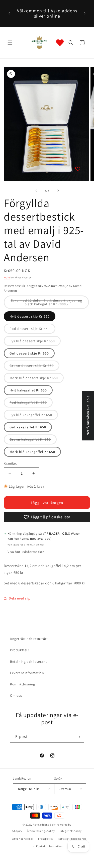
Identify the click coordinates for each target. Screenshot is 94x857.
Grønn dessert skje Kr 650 (34, 367)
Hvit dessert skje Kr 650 (30, 316)
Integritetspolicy (70, 831)
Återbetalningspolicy (41, 831)
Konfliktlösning (22, 684)
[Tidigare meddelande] (9, 13)
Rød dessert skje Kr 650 (32, 330)
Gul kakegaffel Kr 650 (28, 427)
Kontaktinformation (49, 846)
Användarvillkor (23, 838)
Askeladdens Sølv (44, 824)
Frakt (7, 277)
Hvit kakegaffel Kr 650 (28, 390)
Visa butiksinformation (26, 551)
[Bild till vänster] (36, 190)
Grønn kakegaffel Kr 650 (33, 440)
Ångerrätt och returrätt (29, 638)
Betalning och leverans (28, 661)
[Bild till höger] (58, 190)
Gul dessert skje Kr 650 (29, 353)
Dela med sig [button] (19, 598)
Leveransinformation (27, 673)
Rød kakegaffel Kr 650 (31, 404)
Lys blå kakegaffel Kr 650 (34, 416)
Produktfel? (19, 650)
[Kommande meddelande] (84, 13)
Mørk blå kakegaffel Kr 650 (32, 451)
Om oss (16, 695)
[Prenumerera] (78, 737)
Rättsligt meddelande (72, 838)
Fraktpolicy (45, 838)
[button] (10, 42)
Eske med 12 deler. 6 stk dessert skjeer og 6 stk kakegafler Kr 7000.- (48, 303)
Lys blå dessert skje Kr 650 (35, 342)
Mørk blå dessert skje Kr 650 (37, 379)
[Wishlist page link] (60, 42)
